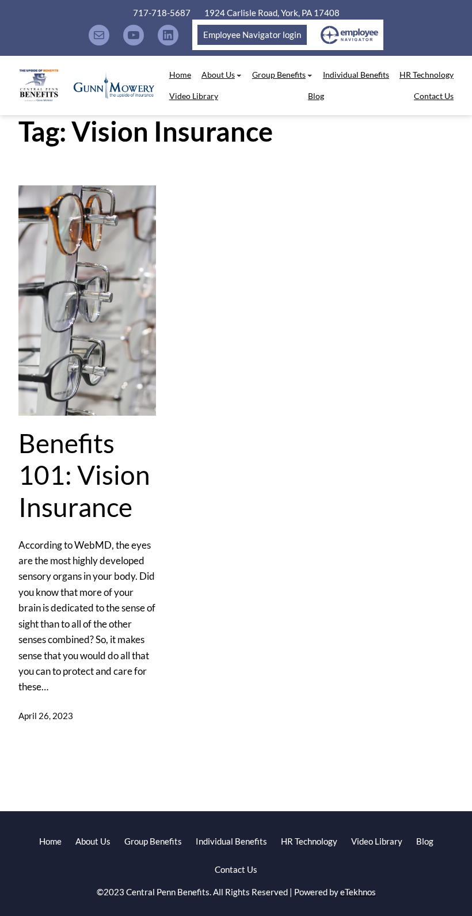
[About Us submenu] (239, 75)
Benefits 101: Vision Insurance (84, 475)
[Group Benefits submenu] (309, 75)
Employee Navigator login (252, 34)
